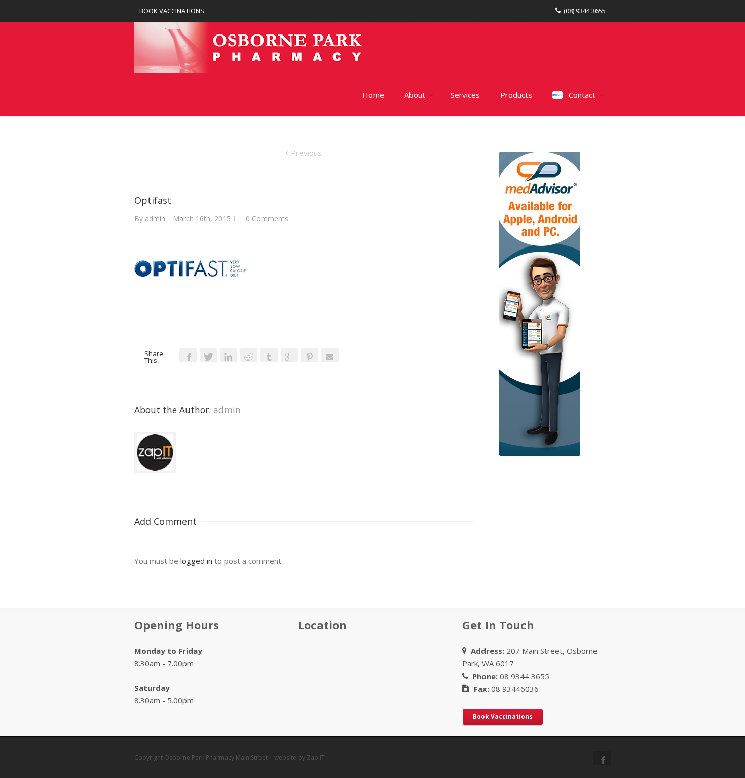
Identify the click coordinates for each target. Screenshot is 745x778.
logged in (196, 561)
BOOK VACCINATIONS (171, 10)
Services (465, 95)
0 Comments (267, 218)
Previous (306, 153)
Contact (582, 95)
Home (373, 95)
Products (516, 95)
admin (155, 218)
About (414, 95)
